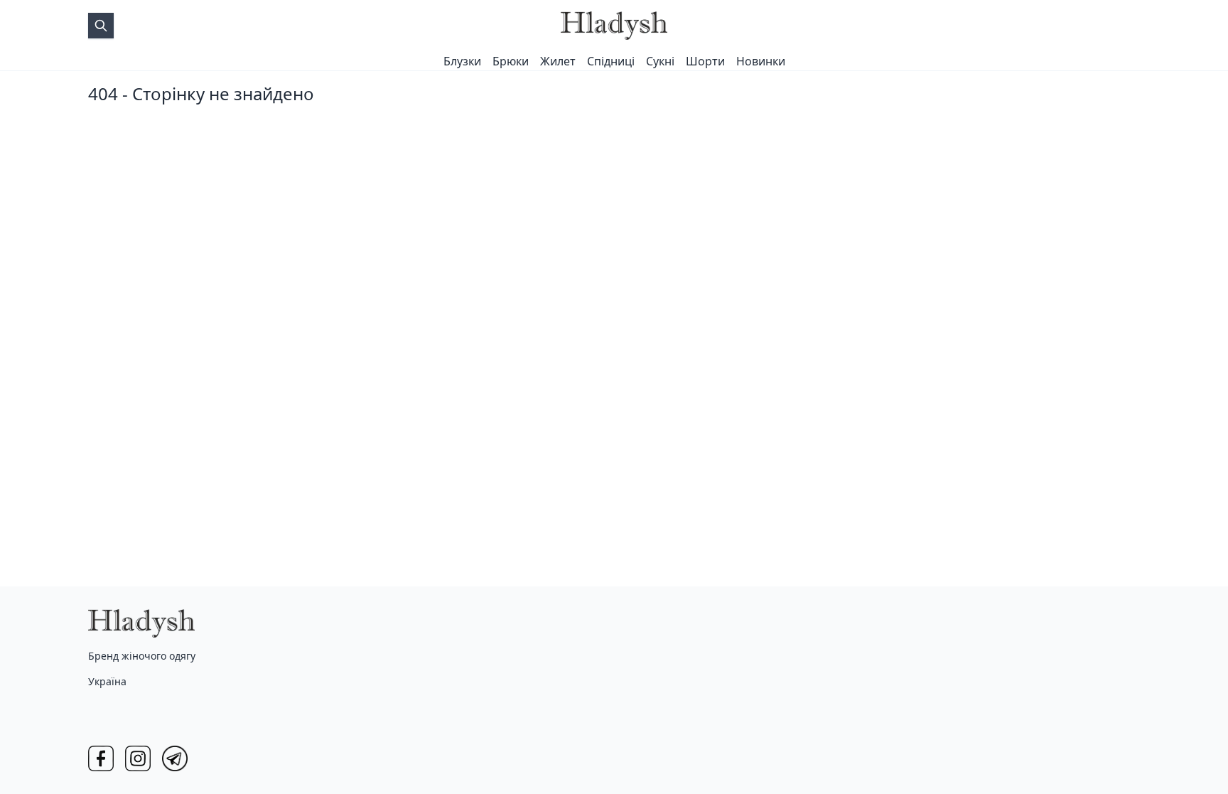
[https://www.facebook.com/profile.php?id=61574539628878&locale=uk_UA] (101, 758)
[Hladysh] (614, 25)
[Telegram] (175, 758)
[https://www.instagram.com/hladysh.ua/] (138, 758)
